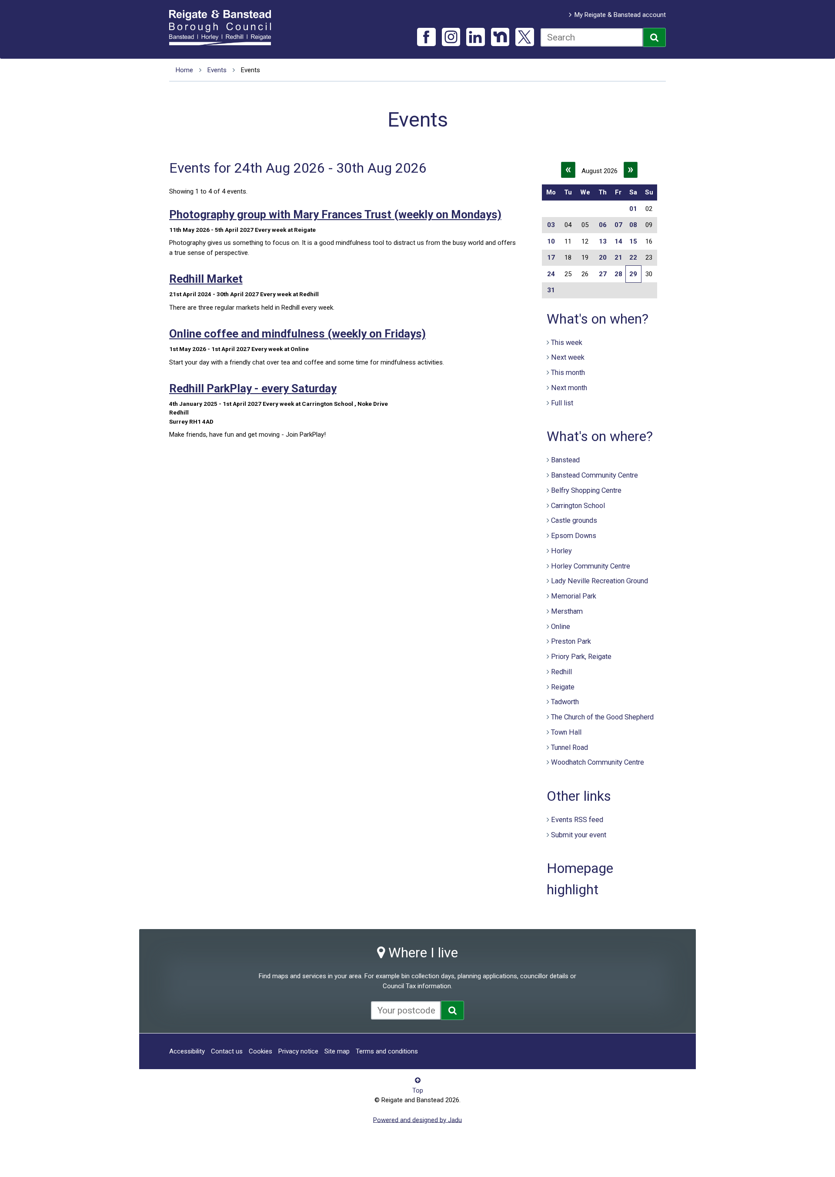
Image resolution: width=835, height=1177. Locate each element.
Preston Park (571, 641)
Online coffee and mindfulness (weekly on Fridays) (297, 333)
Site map (337, 1051)
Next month (569, 388)
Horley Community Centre (590, 566)
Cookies (260, 1051)
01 (633, 209)
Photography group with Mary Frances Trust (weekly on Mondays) (335, 214)
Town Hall (566, 732)
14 (618, 241)
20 (603, 257)
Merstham (567, 611)
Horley (561, 551)
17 (551, 257)
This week (566, 342)
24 (551, 274)
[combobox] (592, 37)
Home (184, 70)
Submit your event (578, 835)
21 (618, 257)
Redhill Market (206, 278)
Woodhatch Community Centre (597, 762)
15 (633, 241)
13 (603, 241)
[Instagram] (451, 37)
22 (633, 257)
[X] (524, 37)
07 (618, 225)
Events (217, 70)
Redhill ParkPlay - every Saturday (253, 388)
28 (618, 274)
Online (560, 626)
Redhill (561, 672)
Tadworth (565, 702)
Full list (562, 403)
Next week (567, 357)
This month (568, 372)
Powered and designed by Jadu (417, 1120)
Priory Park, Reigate (581, 656)
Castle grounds (574, 520)
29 (633, 274)
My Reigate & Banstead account (620, 15)
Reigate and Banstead (224, 27)
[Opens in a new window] (452, 1010)
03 (551, 225)
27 (603, 274)
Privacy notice (298, 1051)
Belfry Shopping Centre (586, 490)
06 (603, 225)
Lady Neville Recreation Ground (599, 581)
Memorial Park (573, 596)
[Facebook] (426, 37)
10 (551, 241)
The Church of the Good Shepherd (602, 717)
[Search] (654, 37)
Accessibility (187, 1051)
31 (551, 290)
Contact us (227, 1051)
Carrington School (578, 506)
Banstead (565, 460)
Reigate (562, 687)
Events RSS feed (577, 820)
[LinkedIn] (475, 37)
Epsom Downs (573, 536)
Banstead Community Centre (594, 475)
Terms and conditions (387, 1051)
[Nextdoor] (500, 37)
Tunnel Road (569, 747)
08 (633, 225)
